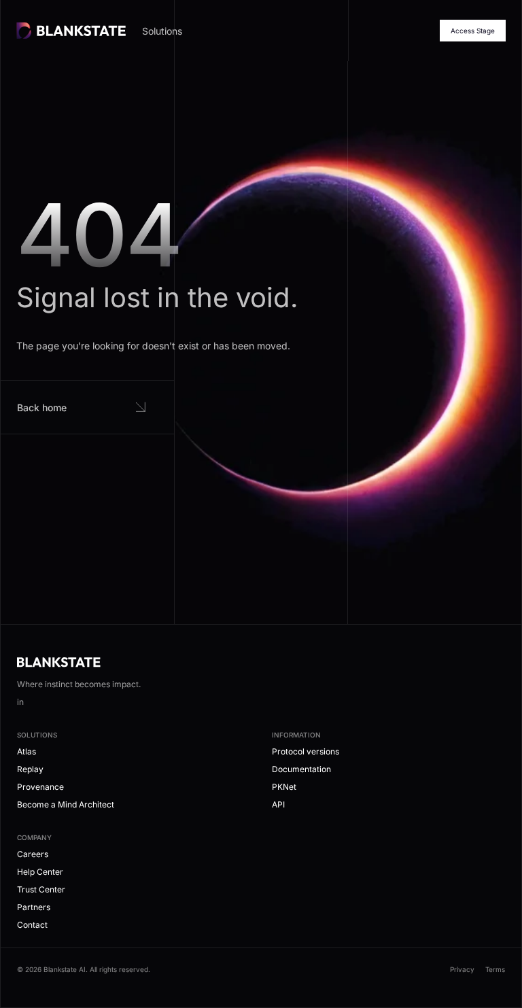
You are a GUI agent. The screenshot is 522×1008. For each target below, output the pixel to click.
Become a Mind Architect (65, 804)
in (20, 702)
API (278, 804)
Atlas (26, 751)
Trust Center (41, 889)
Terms (495, 969)
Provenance (40, 787)
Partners (33, 907)
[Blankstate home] (71, 30)
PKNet (284, 787)
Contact (32, 925)
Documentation (301, 769)
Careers (32, 854)
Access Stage (473, 31)
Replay (30, 769)
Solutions (162, 31)
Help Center (40, 872)
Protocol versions (305, 751)
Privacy (462, 969)
